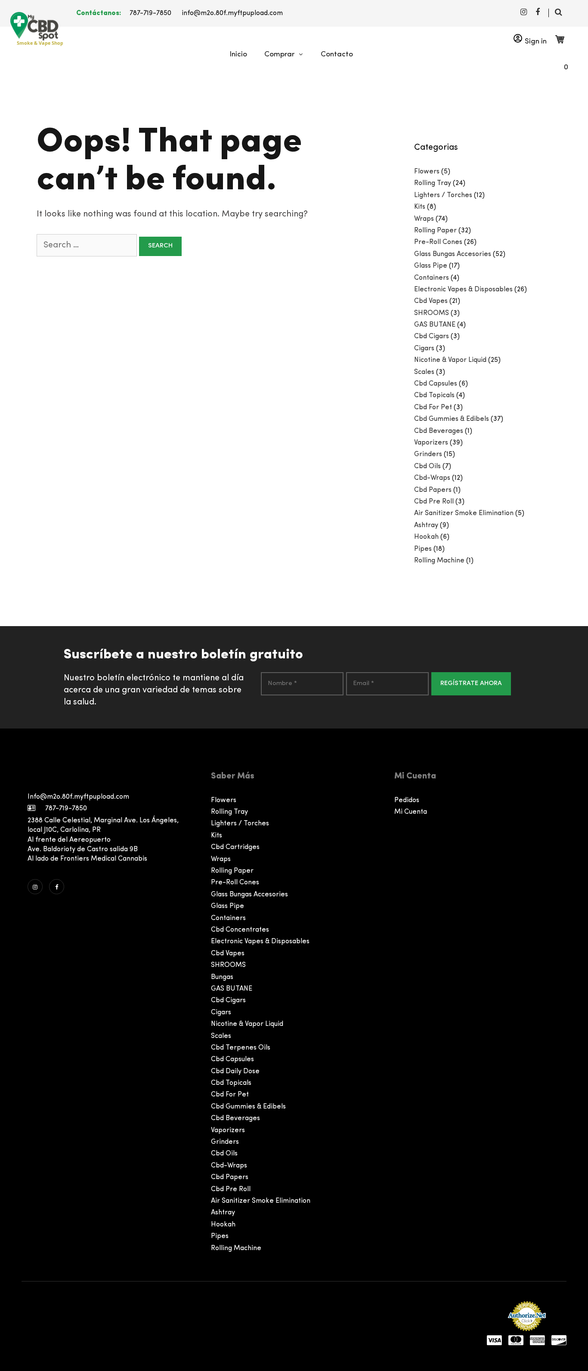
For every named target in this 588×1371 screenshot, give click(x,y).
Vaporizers (431, 442)
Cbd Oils (427, 466)
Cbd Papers (433, 490)
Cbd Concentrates (240, 929)
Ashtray (426, 525)
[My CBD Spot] (33, 26)
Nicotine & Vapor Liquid (450, 360)
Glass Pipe (430, 265)
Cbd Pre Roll (434, 501)
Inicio (238, 54)
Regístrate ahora (471, 683)
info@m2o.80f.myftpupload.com (232, 13)
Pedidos (406, 800)
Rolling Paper (435, 230)
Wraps (424, 219)
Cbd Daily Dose (235, 1071)
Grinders (428, 454)
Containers (431, 278)
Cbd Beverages (438, 431)
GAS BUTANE (434, 324)
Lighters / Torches (443, 195)
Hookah (426, 537)
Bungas (222, 977)
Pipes (423, 549)
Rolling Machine (439, 560)
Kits (419, 207)
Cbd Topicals (434, 395)
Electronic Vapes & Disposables (463, 289)
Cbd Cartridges (235, 847)
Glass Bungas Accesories (452, 254)
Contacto (337, 54)
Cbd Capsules (435, 383)
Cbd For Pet (433, 407)
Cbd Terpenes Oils (240, 1047)
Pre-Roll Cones (438, 242)
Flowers (426, 171)
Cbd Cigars (431, 336)
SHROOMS (431, 313)
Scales (424, 372)
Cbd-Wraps (432, 478)
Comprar (279, 54)
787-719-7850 (150, 13)
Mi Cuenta (410, 812)
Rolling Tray (432, 183)
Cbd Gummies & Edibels (451, 419)
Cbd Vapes (431, 301)
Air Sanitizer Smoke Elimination (464, 513)
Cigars (424, 348)
